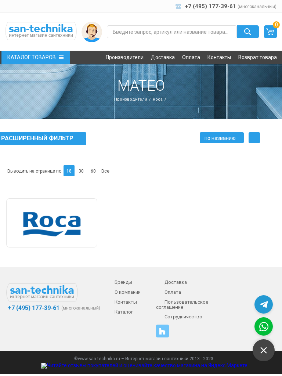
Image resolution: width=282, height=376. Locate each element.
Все (105, 171)
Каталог (124, 312)
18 (69, 171)
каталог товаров (31, 57)
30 (81, 171)
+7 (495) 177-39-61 (32, 308)
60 (93, 171)
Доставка (163, 57)
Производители (125, 57)
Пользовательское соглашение (182, 304)
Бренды (123, 282)
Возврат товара (257, 57)
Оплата (191, 57)
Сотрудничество (183, 316)
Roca (158, 99)
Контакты (219, 57)
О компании (128, 292)
